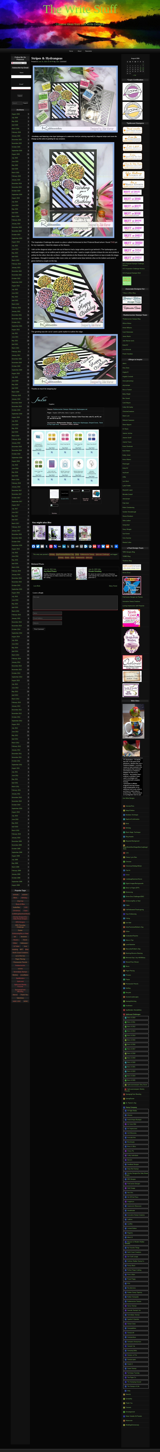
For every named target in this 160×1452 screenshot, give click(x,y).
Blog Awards (130, 836)
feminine (24, 936)
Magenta (130, 1233)
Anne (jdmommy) (128, 381)
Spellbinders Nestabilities (134, 1010)
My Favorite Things (133, 1248)
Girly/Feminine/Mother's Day (135, 927)
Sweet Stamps (131, 1368)
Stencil (15, 995)
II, (64, 424)
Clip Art (128, 870)
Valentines (20, 998)
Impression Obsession (134, 1206)
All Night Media (132, 1111)
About (79, 51)
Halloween (24, 943)
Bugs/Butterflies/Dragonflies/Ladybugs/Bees (135, 848)
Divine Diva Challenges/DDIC (135, 896)
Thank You (129, 1403)
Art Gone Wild (131, 1124)
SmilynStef (126, 525)
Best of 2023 (131, 1071)
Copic (26, 910)
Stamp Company (131, 1107)
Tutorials (128, 1407)
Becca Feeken (127, 389)
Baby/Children (130, 810)
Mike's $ (129, 1237)
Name (21, 72)
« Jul (134, 75)
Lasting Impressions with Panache (133, 606)
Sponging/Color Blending (133, 1094)
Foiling (128, 918)
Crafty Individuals (132, 1155)
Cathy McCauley (128, 407)
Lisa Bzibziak (127, 349)
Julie (57, 61)
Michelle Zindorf (128, 494)
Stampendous (131, 1337)
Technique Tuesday (133, 1373)
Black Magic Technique (133, 832)
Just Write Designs (129, 798)
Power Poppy (131, 1279)
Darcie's (129, 1160)
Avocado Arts (131, 1137)
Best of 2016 (131, 1044)
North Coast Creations (134, 1252)
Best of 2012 (131, 1026)
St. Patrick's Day (131, 1103)
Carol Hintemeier (128, 332)
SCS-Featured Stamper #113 (132, 273)
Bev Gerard (126, 398)
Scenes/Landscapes (132, 997)
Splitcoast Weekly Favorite (20, 985)
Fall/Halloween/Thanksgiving (135, 909)
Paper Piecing (130, 971)
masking (15, 949)
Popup (128, 979)
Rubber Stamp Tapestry (134, 1292)
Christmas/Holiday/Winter (134, 866)
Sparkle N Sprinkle (133, 1319)
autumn (24, 894)
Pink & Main (131, 1274)
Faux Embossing (131, 914)
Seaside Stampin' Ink (134, 1310)
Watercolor (129, 1420)
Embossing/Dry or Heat (133, 901)
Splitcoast (20, 981)
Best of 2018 (131, 1053)
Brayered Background (132, 841)
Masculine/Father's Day (133, 949)
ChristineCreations (128, 411)
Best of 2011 (131, 1022)
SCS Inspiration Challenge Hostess (134, 268)
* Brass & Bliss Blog (129, 293)
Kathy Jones (127, 455)
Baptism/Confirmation (132, 819)
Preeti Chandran (128, 354)
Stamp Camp (131, 1324)
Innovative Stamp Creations (131, 601)
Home (71, 51)
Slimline (15, 975)
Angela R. (126, 372)
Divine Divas (127, 572)
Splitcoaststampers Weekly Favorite (134, 1090)
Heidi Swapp (131, 1188)
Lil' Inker (16, 946)
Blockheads (131, 1142)
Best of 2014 (131, 1035)
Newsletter (88, 51)
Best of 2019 (131, 1058)
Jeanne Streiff (127, 437)
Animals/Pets (130, 806)
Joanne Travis (127, 442)
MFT (21, 949)
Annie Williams (127, 327)
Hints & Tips (130, 940)
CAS (127, 853)
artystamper (126, 385)
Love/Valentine (130, 944)
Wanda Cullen (127, 542)
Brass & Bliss (131, 1146)
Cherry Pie (130, 1151)
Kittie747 (125, 345)
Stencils (128, 1394)
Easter (20, 930)
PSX (128, 1283)
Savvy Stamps (132, 1306)
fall (15, 936)
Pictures (128, 975)
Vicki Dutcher (127, 538)
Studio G (130, 1364)
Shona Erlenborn (128, 516)
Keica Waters (127, 459)
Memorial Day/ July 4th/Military (135, 957)
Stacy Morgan (127, 529)
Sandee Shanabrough (129, 512)
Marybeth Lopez (128, 490)
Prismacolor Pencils (132, 984)
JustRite (129, 1224)
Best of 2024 (131, 1076)
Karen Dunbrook (128, 446)
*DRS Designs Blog (129, 552)
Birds (127, 823)
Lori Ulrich (126, 481)
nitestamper (126, 499)
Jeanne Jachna (127, 433)
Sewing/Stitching (131, 1001)
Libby (124, 477)
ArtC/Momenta (131, 1133)
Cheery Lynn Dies (131, 857)
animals (15, 894)
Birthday (128, 828)
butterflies (16, 907)
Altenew (129, 1115)
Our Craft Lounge (132, 1256)
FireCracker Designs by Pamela (133, 597)
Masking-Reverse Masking (134, 953)
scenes (20, 968)
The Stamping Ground (134, 1382)
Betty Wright (126, 394)
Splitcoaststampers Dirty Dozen (137, 1085)
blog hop (20, 901)
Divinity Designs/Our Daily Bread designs (136, 1174)
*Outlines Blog (127, 561)
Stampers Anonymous (134, 1341)
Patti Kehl (126, 503)
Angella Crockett (128, 376)
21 (140, 69)
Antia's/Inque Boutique (134, 1119)
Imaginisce (130, 1201)
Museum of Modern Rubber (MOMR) (134, 1242)
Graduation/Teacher (132, 936)
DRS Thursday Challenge (20, 926)
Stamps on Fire (132, 1355)
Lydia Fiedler (127, 485)
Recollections (131, 1288)
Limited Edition (132, 1228)
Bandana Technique (132, 815)
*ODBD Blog (126, 556)
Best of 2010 (131, 1017)
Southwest (129, 1005)
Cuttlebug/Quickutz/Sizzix (134, 879)
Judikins (129, 1219)
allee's (124, 363)
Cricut (127, 875)
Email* (21, 84)
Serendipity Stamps (133, 1315)
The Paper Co (131, 1377)
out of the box (20, 956)
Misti (26, 949)
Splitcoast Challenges (133, 1014)
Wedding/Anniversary (132, 1425)
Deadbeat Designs (133, 1164)
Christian (128, 861)
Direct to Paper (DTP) (132, 888)
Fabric (128, 905)
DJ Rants (125, 429)
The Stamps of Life (133, 1386)
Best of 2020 (131, 1062)
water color (16, 1001)
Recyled (128, 992)
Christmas (16, 910)
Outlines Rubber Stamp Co (135, 1261)
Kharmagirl (126, 464)
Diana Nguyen (127, 424)
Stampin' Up (131, 1346)
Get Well (128, 923)
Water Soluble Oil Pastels (134, 1416)
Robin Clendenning (128, 507)
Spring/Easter (130, 1098)
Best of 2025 (131, 1080)
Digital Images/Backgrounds (134, 883)
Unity (128, 1391)
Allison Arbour (127, 323)
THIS (113, 242)
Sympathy (129, 1399)
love (25, 946)
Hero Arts (130, 1192)
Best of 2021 (131, 1067)
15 (143, 67)
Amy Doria (126, 368)
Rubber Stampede (133, 1297)
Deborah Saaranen (128, 420)
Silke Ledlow (127, 520)
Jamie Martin (127, 336)
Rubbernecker (20, 965)
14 (140, 67)
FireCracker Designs (133, 1183)
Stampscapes (131, 1359)
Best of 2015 (131, 1040)
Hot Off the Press (132, 1197)
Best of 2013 (131, 1031)
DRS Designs (131, 1179)
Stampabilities (131, 1328)
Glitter (128, 931)
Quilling (128, 988)
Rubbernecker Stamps (134, 1301)
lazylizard (126, 472)
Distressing (129, 892)
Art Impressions (132, 1128)
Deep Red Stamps (133, 1169)
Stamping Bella (132, 1350)
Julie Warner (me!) (128, 341)
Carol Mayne (127, 403)
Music (128, 966)
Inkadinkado (131, 1210)
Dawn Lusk (126, 416)
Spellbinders (20, 978)
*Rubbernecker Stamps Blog (131, 319)
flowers (15, 940)
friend (25, 940)
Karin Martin (126, 451)
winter (26, 1001)
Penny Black (131, 1265)
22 (143, 69)
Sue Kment (126, 533)
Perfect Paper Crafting (134, 1270)
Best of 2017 (131, 1049)
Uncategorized (130, 1412)
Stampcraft (130, 1333)
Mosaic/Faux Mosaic (132, 962)
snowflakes (24, 975)
